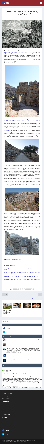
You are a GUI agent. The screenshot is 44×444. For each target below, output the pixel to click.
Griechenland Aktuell (6, 398)
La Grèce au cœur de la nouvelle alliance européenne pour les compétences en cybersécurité (21, 360)
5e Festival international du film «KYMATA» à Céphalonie (17, 343)
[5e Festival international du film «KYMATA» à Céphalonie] (4, 344)
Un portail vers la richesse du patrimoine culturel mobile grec (36, 311)
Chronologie (4, 417)
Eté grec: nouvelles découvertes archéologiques (7, 311)
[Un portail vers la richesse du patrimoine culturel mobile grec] (36, 305)
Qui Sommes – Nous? (6, 414)
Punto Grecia (4, 403)
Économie (12, 352)
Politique (19, 352)
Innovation (16, 352)
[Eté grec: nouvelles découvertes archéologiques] (7, 306)
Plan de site (4, 419)
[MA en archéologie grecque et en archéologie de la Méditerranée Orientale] (17, 305)
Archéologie (25, 16)
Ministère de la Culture (16, 259)
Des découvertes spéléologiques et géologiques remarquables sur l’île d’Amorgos (26, 311)
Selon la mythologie (8, 130)
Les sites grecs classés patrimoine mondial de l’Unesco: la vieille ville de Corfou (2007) (21, 276)
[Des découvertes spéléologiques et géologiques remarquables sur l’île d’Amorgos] (27, 305)
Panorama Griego (5, 401)
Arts (11, 341)
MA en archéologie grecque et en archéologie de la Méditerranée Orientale (17, 311)
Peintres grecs (15, 341)
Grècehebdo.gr (8, 370)
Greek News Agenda (6, 396)
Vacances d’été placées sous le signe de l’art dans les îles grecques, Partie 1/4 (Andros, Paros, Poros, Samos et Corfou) (22, 340)
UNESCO (9, 259)
